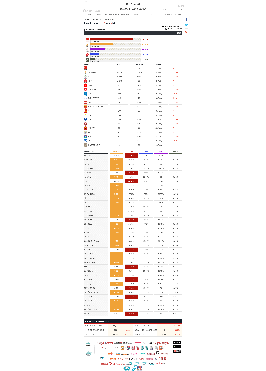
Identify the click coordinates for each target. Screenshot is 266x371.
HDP (160, 152)
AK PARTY (116, 152)
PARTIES (178, 14)
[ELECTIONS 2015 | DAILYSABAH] (133, 4)
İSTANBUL (106, 19)
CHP (131, 152)
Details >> (176, 68)
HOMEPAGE (87, 14)
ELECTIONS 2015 (133, 8)
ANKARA (107, 23)
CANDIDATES (168, 14)
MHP (146, 152)
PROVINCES (98, 14)
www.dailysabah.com (87, 2)
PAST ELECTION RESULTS (92, 11)
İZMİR (113, 23)
